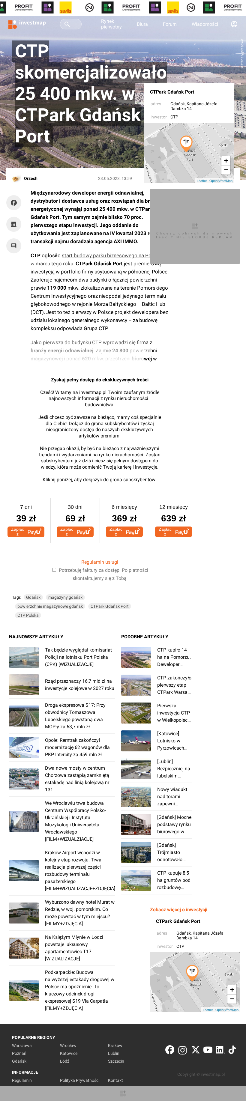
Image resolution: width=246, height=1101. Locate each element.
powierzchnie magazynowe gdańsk (50, 606)
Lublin (113, 1053)
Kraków (115, 1045)
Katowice (68, 1053)
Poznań (19, 1053)
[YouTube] (207, 1051)
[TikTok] (232, 1051)
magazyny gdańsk (65, 597)
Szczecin (116, 1061)
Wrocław (68, 1045)
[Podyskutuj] (15, 246)
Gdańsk (177, 103)
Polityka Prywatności (79, 1080)
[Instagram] (182, 1051)
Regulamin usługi (99, 562)
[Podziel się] (15, 202)
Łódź (64, 1061)
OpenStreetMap (220, 180)
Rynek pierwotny (111, 24)
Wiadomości (205, 24)
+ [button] (226, 160)
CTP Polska (28, 615)
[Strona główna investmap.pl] (27, 24)
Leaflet (202, 180)
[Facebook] (169, 1051)
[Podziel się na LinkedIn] (14, 224)
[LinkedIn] (220, 1051)
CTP (174, 117)
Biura (142, 24)
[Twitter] (195, 1051)
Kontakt (115, 1080)
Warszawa (22, 1045)
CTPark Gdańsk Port (172, 92)
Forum (170, 24)
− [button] (226, 170)
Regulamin (22, 1080)
